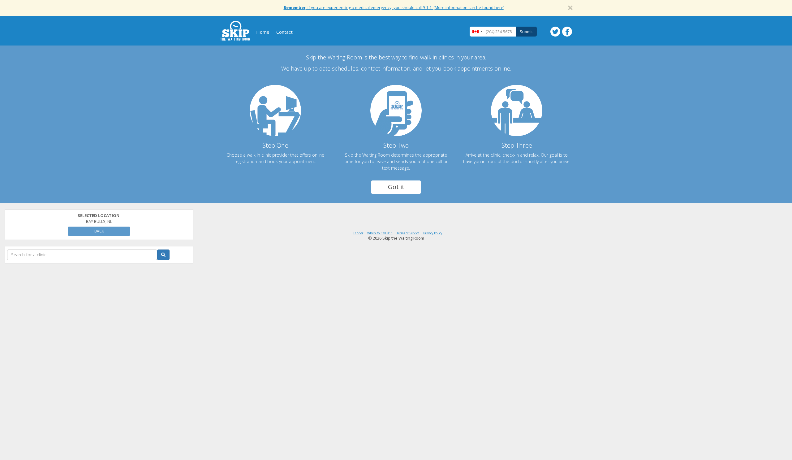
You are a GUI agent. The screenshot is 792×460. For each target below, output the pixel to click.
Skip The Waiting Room (235, 30)
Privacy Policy (432, 233)
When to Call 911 (380, 233)
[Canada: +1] (477, 31)
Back (99, 231)
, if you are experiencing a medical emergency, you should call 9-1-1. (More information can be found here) (394, 7)
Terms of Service (408, 233)
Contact (284, 32)
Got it (396, 187)
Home (262, 32)
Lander (358, 233)
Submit (526, 31)
